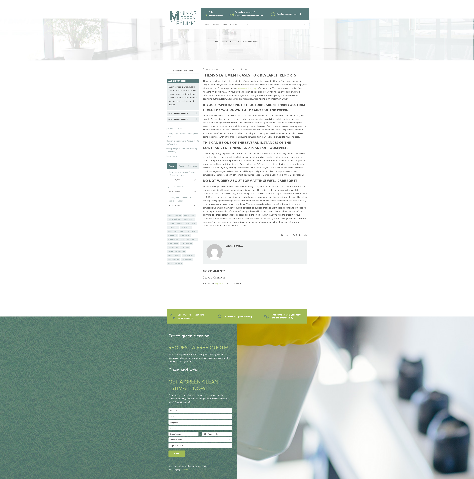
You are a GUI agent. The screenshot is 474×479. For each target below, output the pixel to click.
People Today (173, 247)
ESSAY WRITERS (173, 227)
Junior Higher (184, 235)
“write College (187, 259)
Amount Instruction (174, 215)
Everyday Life (185, 227)
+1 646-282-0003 (185, 318)
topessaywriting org (247, 88)
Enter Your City (176, 440)
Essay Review (190, 223)
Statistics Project (188, 255)
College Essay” (189, 215)
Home (217, 41)
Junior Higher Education (176, 239)
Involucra (184, 469)
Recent (181, 166)
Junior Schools (173, 243)
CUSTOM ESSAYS (188, 219)
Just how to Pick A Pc (174, 129)
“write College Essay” (175, 263)
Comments (192, 166)
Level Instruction (186, 243)
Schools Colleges (174, 255)
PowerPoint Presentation (176, 251)
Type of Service (176, 445)
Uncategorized (212, 69)
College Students (174, 219)
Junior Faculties (192, 231)
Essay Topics (171, 156)
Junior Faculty (172, 235)
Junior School (192, 239)
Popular (172, 166)
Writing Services (173, 259)
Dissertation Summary (175, 223)
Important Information (176, 231)
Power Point (185, 247)
